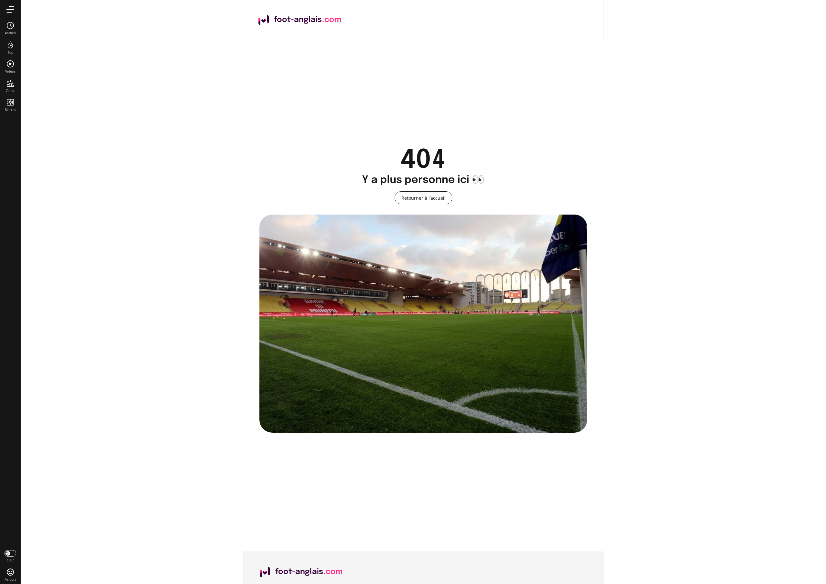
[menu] (10, 9)
